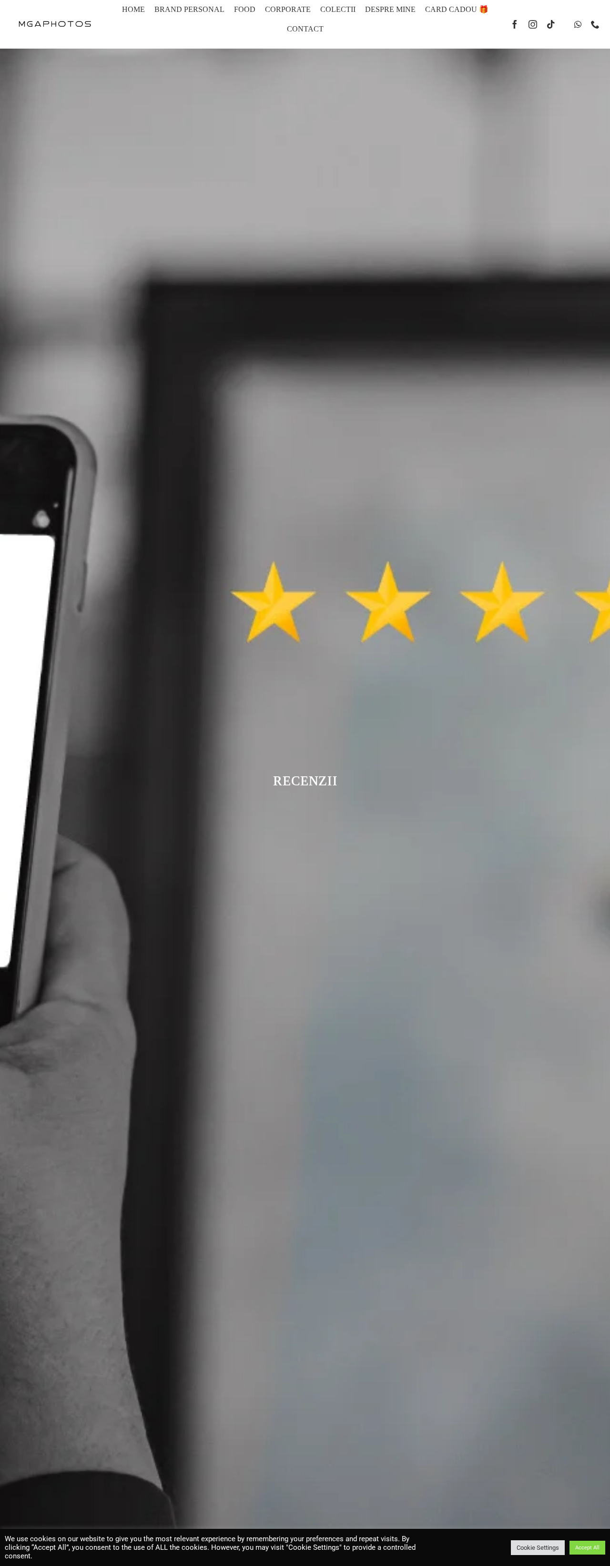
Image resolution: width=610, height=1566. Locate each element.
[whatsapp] (577, 24)
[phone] (595, 24)
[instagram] (533, 24)
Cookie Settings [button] (538, 1547)
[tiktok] (551, 24)
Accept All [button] (587, 1548)
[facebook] (514, 24)
